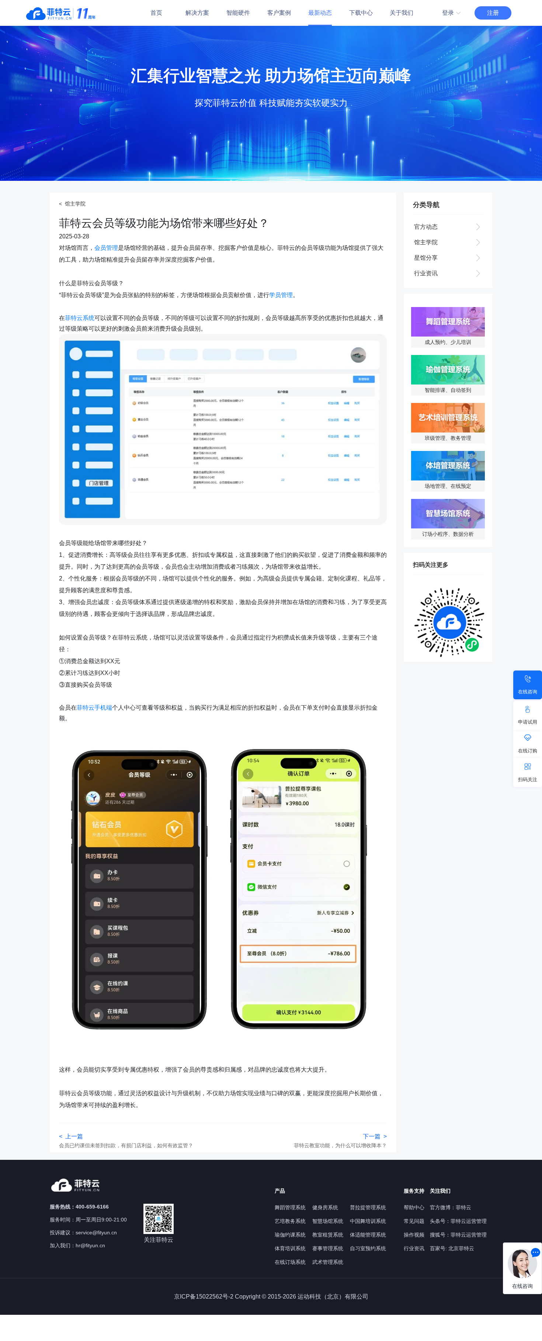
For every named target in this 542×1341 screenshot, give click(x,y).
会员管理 (106, 248)
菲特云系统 (79, 318)
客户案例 (279, 13)
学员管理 (281, 295)
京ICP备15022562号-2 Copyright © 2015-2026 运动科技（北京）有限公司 (271, 1296)
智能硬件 (238, 13)
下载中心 (361, 13)
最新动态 (320, 13)
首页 (156, 13)
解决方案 (197, 13)
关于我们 (401, 13)
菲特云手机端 (94, 707)
